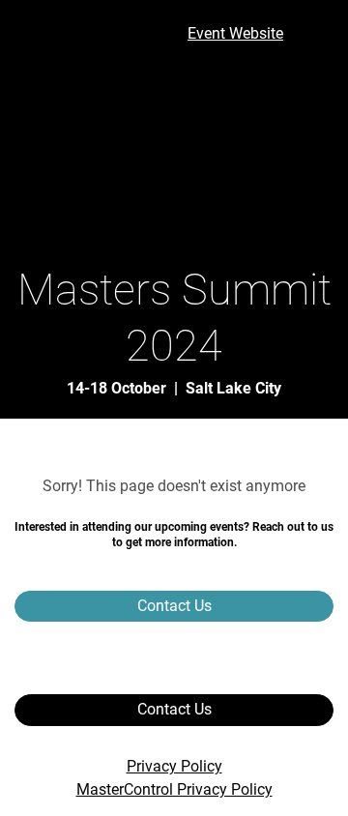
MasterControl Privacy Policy (174, 789)
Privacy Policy (174, 766)
